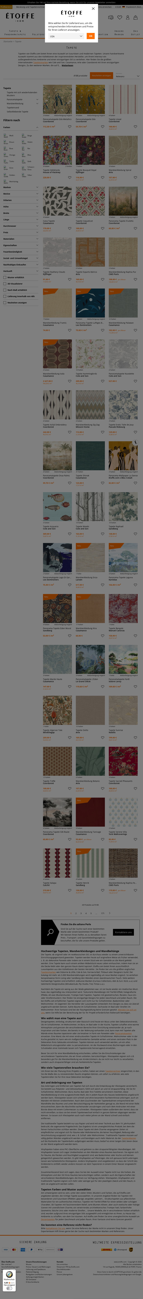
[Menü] (14, 1271)
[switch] (9, 1288)
